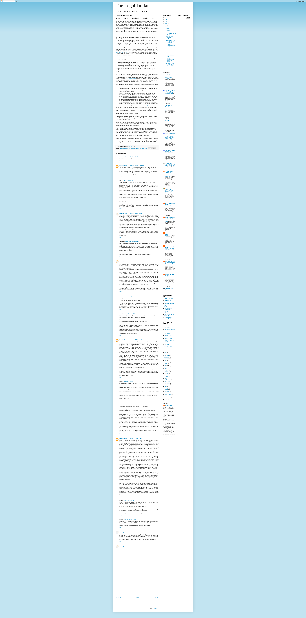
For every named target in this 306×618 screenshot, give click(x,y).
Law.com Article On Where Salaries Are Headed (170, 51)
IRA (165, 378)
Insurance (166, 375)
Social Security (167, 396)
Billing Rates (167, 362)
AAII (165, 302)
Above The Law (167, 326)
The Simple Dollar (169, 105)
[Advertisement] (137, 585)
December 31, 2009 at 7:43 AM (130, 313)
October (167, 68)
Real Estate (166, 391)
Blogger (155, 608)
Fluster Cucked (167, 343)
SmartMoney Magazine (169, 303)
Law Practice (167, 381)
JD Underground (168, 346)
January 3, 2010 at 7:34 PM (129, 500)
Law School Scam (168, 336)
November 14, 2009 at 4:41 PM (132, 241)
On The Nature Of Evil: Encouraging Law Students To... (170, 41)
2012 (166, 21)
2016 (166, 19)
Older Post (156, 597)
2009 (166, 26)
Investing (166, 376)
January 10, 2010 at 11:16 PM (136, 546)
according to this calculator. (149, 105)
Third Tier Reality (168, 338)
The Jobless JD (167, 335)
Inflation (166, 373)
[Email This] (149, 148)
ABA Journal (167, 327)
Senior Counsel (167, 394)
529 (165, 353)
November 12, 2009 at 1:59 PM (128, 180)
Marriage (166, 388)
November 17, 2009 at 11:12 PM (132, 296)
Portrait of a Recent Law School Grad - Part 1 (170, 55)
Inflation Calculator (168, 317)
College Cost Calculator (169, 318)
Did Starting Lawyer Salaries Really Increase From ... (170, 64)
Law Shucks (167, 74)
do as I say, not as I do (170, 261)
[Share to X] (152, 148)
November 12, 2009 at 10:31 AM (132, 156)
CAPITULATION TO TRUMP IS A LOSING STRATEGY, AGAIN (169, 92)
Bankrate (166, 311)
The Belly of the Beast (170, 90)
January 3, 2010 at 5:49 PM (136, 438)
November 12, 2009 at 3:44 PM (136, 213)
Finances (166, 370)
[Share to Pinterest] (155, 148)
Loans (146, 148)
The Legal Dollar (132, 5)
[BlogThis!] (150, 148)
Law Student (142, 148)
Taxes (165, 399)
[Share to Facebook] (154, 148)
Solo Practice (167, 397)
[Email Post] (134, 146)
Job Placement (167, 379)
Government (131, 148)
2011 (166, 23)
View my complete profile (168, 436)
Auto (165, 360)
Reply (120, 160)
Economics (126, 148)
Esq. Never (166, 344)
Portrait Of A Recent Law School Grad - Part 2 (170, 37)
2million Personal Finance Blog (168, 309)
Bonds (165, 363)
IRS (165, 312)
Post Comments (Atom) (126, 600)
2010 (166, 25)
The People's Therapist (170, 150)
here (117, 33)
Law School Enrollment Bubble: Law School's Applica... (170, 46)
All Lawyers (121, 148)
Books (165, 365)
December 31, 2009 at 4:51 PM (130, 381)
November (168, 30)
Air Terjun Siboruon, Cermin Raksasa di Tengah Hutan (169, 175)
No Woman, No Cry (169, 151)
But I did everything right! (169, 329)
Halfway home (168, 235)
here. (121, 33)
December (168, 28)
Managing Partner (123, 165)
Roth (165, 393)
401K (165, 352)
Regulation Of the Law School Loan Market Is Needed (171, 33)
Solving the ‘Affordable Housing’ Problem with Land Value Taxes (169, 137)
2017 (166, 17)
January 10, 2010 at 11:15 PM (136, 532)
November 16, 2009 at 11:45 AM (137, 261)
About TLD (166, 355)
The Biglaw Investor (169, 120)
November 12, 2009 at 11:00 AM (137, 165)
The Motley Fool (167, 300)
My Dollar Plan (168, 163)
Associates (166, 358)
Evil (165, 368)
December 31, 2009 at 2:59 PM (136, 339)
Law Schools (136, 148)
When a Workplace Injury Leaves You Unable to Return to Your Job (170, 77)
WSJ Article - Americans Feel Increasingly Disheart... (170, 60)
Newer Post (118, 597)
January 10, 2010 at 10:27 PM (130, 519)
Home (137, 597)
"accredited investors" (131, 78)
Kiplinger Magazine (168, 298)
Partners (166, 389)
